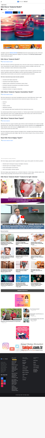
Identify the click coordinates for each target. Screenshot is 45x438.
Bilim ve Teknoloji (25, 372)
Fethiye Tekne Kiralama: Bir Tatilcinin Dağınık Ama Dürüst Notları (15, 369)
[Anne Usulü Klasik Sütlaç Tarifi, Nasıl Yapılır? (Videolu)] (26, 320)
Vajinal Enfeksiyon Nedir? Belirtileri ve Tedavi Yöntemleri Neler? (37, 257)
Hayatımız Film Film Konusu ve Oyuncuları (11, 321)
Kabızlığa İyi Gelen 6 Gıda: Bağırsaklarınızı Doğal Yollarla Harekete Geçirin (7, 243)
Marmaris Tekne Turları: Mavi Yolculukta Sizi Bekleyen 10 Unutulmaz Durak (15, 375)
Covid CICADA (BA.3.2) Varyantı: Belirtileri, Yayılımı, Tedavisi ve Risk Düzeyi (36, 284)
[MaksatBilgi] (22, 1)
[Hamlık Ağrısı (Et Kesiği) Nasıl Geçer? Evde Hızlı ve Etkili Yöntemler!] (22, 265)
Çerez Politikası (36, 367)
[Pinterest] (22, 12)
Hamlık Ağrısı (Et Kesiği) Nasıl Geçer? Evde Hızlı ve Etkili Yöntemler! (22, 270)
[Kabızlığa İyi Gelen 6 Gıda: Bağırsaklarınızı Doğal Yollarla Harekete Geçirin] (7, 237)
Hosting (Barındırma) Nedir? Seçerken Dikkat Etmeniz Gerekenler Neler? (15, 388)
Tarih (23, 376)
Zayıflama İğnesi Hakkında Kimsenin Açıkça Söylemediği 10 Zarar (37, 243)
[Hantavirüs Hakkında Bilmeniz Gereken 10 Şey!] (22, 251)
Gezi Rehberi (24, 368)
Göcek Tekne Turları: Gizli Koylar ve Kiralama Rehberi (15, 363)
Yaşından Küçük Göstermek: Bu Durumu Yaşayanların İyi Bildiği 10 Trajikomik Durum (7, 257)
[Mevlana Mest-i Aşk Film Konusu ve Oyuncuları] (26, 315)
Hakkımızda (35, 360)
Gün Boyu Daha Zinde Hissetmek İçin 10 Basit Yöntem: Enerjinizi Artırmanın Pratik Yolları (22, 285)
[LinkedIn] (19, 12)
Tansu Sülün (5, 9)
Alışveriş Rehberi (25, 370)
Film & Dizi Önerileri (24, 363)
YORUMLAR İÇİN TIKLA (22, 290)
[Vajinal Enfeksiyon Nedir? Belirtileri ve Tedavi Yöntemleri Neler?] (37, 251)
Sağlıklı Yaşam (3, 4)
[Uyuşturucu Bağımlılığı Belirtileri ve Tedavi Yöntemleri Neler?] (22, 237)
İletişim (34, 362)
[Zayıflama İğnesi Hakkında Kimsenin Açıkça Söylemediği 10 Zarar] (37, 237)
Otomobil (24, 379)
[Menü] (1, 2)
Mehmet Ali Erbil (13, 52)
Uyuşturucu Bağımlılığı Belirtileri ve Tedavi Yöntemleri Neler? (22, 243)
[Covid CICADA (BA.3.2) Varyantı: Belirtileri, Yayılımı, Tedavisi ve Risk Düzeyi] (37, 278)
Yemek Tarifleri (25, 367)
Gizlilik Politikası (36, 365)
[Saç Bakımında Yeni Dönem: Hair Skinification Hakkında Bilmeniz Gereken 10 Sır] (7, 265)
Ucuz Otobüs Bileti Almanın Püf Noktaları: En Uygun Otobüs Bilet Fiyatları (15, 382)
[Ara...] (43, 2)
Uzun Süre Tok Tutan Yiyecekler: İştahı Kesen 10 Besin (36, 270)
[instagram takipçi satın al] (22, 346)
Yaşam (23, 365)
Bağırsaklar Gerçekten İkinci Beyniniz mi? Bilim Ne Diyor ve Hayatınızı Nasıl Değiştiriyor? (7, 284)
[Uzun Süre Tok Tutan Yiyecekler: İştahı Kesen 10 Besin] (37, 264)
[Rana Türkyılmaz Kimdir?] (26, 310)
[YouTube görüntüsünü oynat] (22, 191)
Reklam (34, 364)
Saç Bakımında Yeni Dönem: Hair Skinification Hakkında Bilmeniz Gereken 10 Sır (6, 270)
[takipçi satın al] (22, 46)
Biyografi (24, 360)
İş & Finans (24, 377)
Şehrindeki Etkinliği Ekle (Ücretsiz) (35, 370)
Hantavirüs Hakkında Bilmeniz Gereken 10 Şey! (22, 256)
